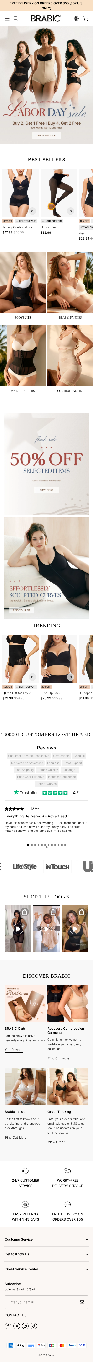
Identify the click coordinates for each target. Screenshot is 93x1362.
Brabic (51, 1355)
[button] (7, 18)
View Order (56, 1142)
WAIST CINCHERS (23, 391)
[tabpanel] (46, 824)
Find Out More (58, 1058)
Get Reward (14, 1050)
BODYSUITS (23, 317)
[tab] (28, 845)
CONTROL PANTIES (70, 391)
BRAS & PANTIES (70, 317)
